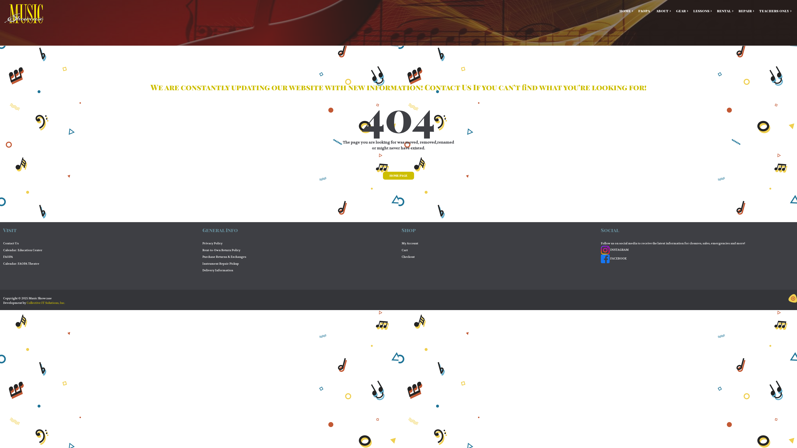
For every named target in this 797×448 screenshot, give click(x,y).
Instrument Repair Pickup (220, 263)
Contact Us (11, 243)
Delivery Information (217, 270)
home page (398, 176)
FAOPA (8, 257)
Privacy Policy (212, 243)
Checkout (408, 257)
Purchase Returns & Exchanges (224, 257)
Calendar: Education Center (22, 250)
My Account (410, 243)
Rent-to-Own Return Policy (221, 250)
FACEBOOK (618, 258)
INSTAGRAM (619, 250)
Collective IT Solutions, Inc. (46, 303)
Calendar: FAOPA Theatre (21, 263)
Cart (405, 250)
